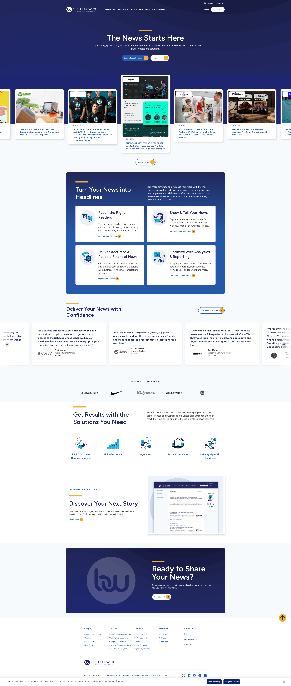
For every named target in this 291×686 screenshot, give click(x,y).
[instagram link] (205, 675)
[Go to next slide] (284, 344)
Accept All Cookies (232, 682)
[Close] (284, 682)
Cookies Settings (214, 682)
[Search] (205, 3)
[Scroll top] (282, 618)
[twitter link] (183, 675)
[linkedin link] (189, 675)
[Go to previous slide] (7, 344)
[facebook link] (199, 675)
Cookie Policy (122, 681)
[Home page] (81, 9)
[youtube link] (194, 675)
